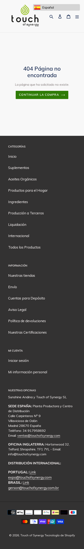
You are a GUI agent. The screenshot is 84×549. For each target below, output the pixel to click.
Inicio (12, 156)
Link (32, 472)
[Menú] (77, 16)
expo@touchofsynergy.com (30, 477)
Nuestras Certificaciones (27, 332)
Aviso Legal (17, 309)
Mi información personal (27, 372)
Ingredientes (18, 202)
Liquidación (17, 224)
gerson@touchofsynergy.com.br (33, 488)
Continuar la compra (39, 95)
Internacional (18, 236)
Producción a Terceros (26, 213)
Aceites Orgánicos (22, 179)
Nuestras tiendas (21, 275)
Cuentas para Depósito (26, 298)
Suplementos (18, 167)
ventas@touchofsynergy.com (38, 435)
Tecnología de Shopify (60, 535)
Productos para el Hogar (28, 190)
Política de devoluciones (27, 321)
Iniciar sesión (18, 360)
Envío (12, 287)
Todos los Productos (24, 247)
